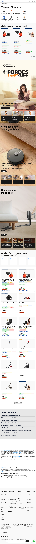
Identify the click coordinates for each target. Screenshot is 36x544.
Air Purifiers (10, 511)
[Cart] (30, 1)
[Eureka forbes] (3, 1)
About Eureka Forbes (31, 491)
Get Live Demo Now (5, 107)
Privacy (18, 539)
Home (2, 3)
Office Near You (29, 502)
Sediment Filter (10, 494)
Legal (25, 539)
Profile (19, 500)
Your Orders (20, 503)
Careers (28, 510)
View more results (18, 405)
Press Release (29, 499)
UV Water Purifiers (3, 494)
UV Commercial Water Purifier (12, 503)
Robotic (2, 511)
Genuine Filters (3, 507)
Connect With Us (29, 494)
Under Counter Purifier (4, 504)
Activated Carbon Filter (11, 496)
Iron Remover (10, 497)
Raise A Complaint (20, 494)
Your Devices (20, 501)
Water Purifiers (4, 491)
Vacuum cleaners (4, 509)
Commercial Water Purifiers (13, 501)
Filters (8, 514)
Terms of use (22, 539)
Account (19, 498)
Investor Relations (29, 496)
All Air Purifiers (10, 513)
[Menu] (34, 1)
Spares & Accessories (4, 505)
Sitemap (28, 539)
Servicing (20, 491)
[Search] (29, 1)
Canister (2, 514)
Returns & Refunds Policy (30, 507)
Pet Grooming (3, 519)
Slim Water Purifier (3, 502)
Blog (27, 504)
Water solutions (11, 491)
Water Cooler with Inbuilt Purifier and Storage (13, 507)
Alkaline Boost (3, 497)
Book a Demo (29, 505)
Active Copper (3, 496)
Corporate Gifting (21, 505)
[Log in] (32, 1)
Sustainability (29, 497)
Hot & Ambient (3, 499)
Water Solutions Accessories (12, 499)
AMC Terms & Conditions (21, 496)
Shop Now (4, 171)
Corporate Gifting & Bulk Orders (22, 508)
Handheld (2, 517)
